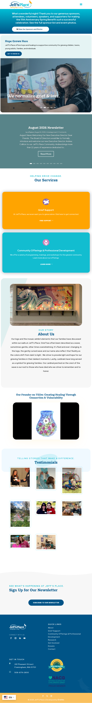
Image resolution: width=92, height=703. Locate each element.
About (51, 628)
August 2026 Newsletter (46, 128)
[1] (20, 547)
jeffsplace (30, 132)
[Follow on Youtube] (24, 638)
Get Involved (53, 643)
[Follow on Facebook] (11, 638)
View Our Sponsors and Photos (30, 29)
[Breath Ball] (71, 492)
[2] (46, 513)
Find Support (45, 221)
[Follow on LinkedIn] (20, 638)
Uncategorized (52, 132)
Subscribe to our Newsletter (46, 603)
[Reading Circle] (46, 548)
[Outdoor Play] (20, 526)
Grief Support (54, 631)
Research (52, 640)
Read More (46, 153)
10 (61, 163)
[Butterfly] (46, 488)
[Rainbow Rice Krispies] (71, 515)
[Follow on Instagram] (15, 638)
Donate (51, 646)
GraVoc (61, 700)
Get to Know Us (13, 54)
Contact (51, 649)
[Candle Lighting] (20, 486)
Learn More (45, 264)
